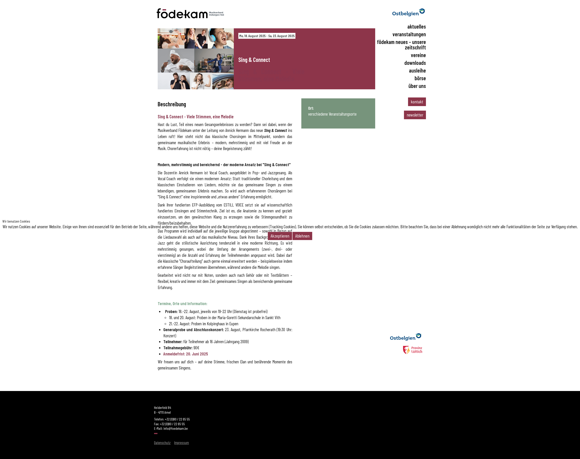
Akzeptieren (280, 235)
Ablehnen (302, 235)
